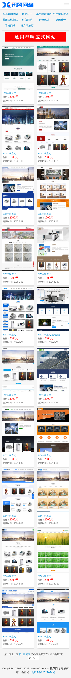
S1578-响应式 (44, 214)
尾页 (28, 654)
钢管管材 (44, 19)
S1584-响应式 (9, 93)
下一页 (22, 654)
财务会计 (61, 19)
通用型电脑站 (10, 19)
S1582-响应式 (9, 153)
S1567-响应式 (44, 516)
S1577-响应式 (9, 274)
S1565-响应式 (44, 576)
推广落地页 (27, 25)
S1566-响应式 (9, 576)
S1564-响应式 (9, 636)
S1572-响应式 (44, 395)
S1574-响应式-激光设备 (49, 334)
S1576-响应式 (44, 274)
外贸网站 (27, 19)
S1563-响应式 (44, 636)
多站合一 (27, 13)
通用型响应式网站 (60, 14)
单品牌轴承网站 (44, 14)
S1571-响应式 (9, 455)
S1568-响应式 (9, 516)
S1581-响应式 (44, 153)
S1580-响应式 (9, 214)
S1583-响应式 (44, 93)
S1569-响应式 (44, 455)
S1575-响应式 (9, 334)
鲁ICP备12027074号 (43, 672)
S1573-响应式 (9, 395)
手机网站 (10, 25)
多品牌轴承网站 (10, 14)
